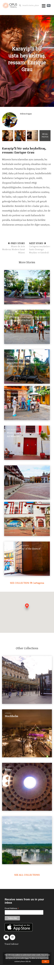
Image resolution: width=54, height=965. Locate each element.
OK (45, 961)
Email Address (12, 908)
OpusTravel (10, 5)
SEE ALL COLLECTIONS (27, 874)
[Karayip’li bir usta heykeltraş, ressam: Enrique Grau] (7, 135)
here (27, 958)
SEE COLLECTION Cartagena (27, 583)
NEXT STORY (39, 248)
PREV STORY (13, 248)
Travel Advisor (12, 944)
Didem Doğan (26, 114)
